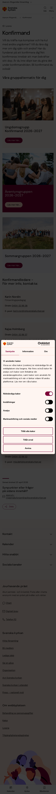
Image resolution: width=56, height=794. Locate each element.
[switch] (49, 402)
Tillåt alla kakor (28, 431)
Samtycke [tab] (10, 351)
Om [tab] (46, 351)
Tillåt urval (28, 439)
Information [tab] (28, 351)
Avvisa (28, 448)
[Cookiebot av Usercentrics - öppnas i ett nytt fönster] (41, 344)
